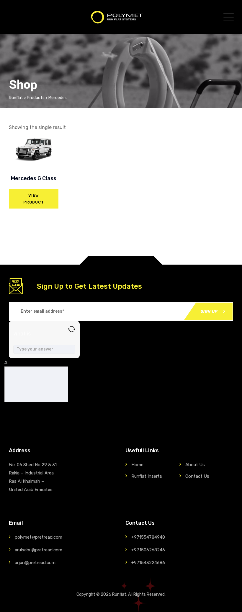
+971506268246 (148, 550)
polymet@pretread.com (38, 537)
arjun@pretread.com (35, 562)
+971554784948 (148, 537)
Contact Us (197, 476)
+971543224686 (148, 562)
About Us (195, 464)
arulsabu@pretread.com (38, 550)
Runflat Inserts (146, 476)
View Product (33, 198)
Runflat (119, 594)
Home (137, 464)
